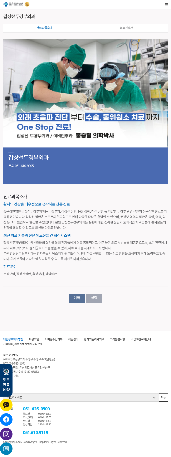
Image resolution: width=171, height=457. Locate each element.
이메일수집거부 (53, 339)
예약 (77, 298)
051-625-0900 (36, 409)
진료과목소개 (44, 28)
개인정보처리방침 (13, 339)
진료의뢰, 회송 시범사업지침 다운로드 (24, 344)
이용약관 (34, 339)
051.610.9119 (35, 433)
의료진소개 (126, 28)
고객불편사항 (117, 339)
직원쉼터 (73, 339)
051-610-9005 (24, 166)
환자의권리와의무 (94, 339)
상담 (94, 298)
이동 (163, 397)
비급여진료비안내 (141, 339)
